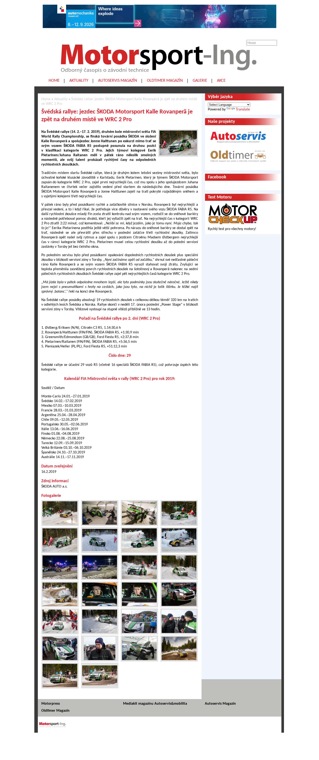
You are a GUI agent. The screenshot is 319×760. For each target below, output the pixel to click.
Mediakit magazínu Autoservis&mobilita (155, 704)
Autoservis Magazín (117, 80)
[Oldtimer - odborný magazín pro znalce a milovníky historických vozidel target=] (238, 165)
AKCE (221, 80)
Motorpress (50, 704)
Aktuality (78, 80)
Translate (243, 109)
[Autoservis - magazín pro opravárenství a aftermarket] (238, 145)
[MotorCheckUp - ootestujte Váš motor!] (233, 224)
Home (54, 80)
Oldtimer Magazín (165, 80)
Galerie (200, 80)
